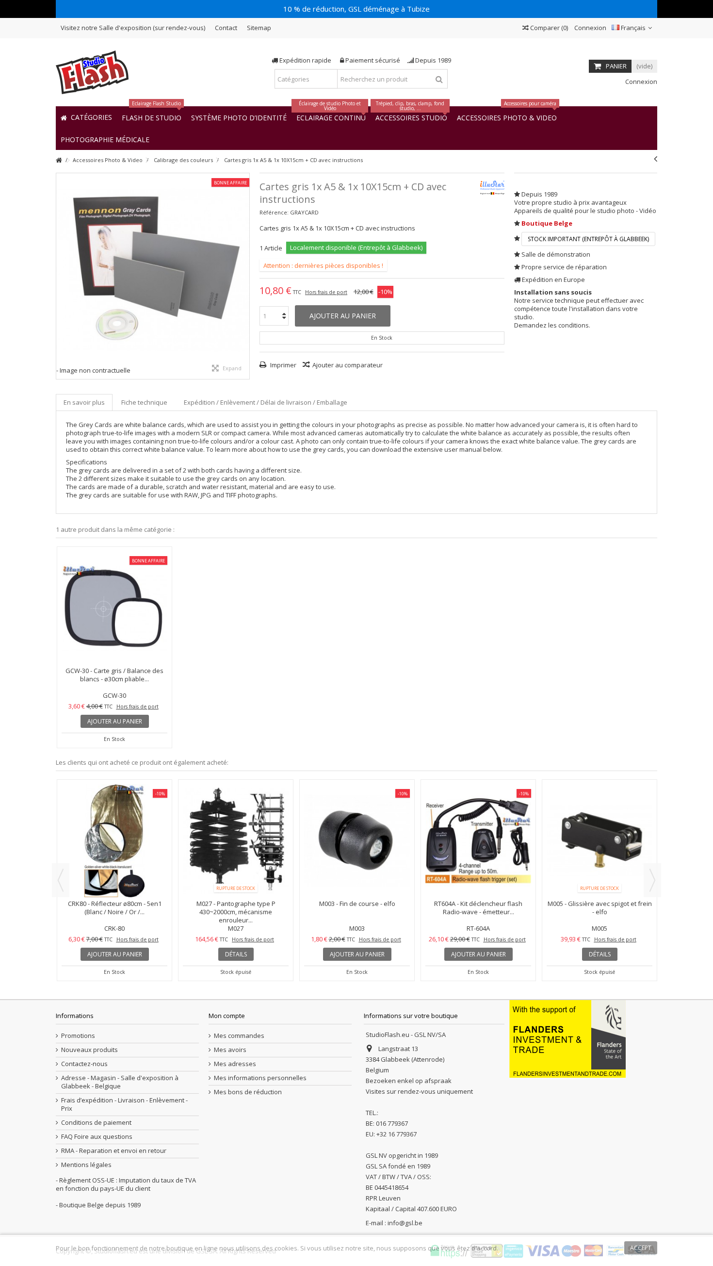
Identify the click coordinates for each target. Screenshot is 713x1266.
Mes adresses (235, 1064)
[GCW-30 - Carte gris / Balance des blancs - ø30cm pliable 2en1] (114, 607)
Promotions (78, 1036)
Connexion (589, 27)
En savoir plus (84, 402)
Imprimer (282, 365)
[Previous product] (655, 158)
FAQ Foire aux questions (96, 1137)
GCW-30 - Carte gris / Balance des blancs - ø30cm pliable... (114, 674)
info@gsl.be (405, 1222)
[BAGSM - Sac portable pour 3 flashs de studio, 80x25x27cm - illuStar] (599, 798)
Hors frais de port (326, 292)
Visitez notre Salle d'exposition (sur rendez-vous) (133, 27)
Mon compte (227, 1015)
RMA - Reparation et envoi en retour (113, 1151)
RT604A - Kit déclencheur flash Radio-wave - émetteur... (357, 907)
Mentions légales (86, 1165)
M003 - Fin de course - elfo (236, 903)
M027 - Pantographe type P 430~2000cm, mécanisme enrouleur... (114, 911)
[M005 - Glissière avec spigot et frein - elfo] (478, 840)
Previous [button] (60, 880)
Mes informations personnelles (260, 1078)
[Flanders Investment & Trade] (567, 1038)
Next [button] (652, 880)
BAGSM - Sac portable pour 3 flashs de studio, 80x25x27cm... (600, 823)
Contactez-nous (84, 1064)
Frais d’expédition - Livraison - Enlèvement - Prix (124, 1104)
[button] (105, 139)
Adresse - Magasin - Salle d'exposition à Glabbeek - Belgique (119, 1082)
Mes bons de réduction (248, 1092)
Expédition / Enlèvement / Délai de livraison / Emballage (265, 402)
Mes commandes (239, 1036)
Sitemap (259, 27)
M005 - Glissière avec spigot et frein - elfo (478, 907)
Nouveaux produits (89, 1050)
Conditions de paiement (96, 1122)
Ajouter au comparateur (347, 365)
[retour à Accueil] (59, 160)
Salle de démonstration (555, 254)
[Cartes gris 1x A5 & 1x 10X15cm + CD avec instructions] (152, 269)
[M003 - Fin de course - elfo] (236, 840)
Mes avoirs (230, 1050)
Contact (226, 27)
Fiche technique (144, 402)
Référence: (274, 212)
